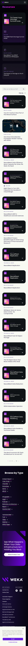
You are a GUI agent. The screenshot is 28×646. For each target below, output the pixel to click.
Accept (13, 639)
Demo (4, 489)
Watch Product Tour (14, 554)
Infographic (6, 497)
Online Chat (5, 592)
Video (4, 519)
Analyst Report (7, 479)
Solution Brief (6, 509)
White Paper (6, 524)
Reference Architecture (9, 504)
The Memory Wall (6, 619)
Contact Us (5, 590)
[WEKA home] (5, 2)
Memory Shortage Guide (8, 612)
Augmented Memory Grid (8, 609)
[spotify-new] (16, 591)
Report (4, 506)
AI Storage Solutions (7, 607)
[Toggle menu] (25, 2)
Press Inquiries (6, 599)
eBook (4, 491)
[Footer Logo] (12, 579)
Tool (3, 517)
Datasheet (5, 486)
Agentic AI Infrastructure (8, 622)
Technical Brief (6, 514)
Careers (4, 601)
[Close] (23, 628)
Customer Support (7, 596)
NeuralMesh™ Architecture (8, 617)
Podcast (5, 502)
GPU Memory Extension (7, 614)
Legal (4, 499)
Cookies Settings (12, 642)
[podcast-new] (21, 591)
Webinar (5, 522)
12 (16, 461)
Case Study (6, 481)
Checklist (5, 484)
